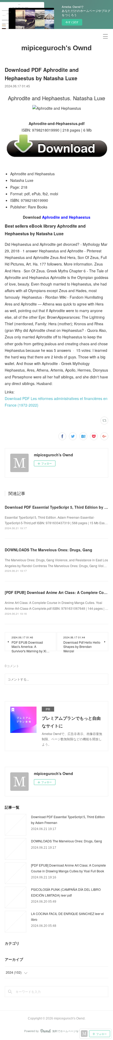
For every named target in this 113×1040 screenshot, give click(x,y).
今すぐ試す (72, 22)
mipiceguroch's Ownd (56, 48)
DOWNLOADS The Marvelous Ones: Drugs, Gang (48, 549)
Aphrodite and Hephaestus (66, 217)
